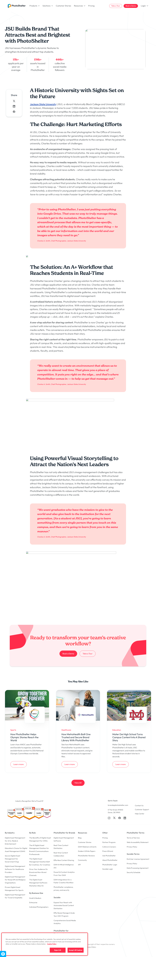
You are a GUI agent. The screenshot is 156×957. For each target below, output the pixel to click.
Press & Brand (107, 851)
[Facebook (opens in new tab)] (119, 818)
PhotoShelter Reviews (86, 856)
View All (78, 782)
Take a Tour (115, 6)
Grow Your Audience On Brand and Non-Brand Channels (38, 872)
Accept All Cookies (75, 950)
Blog (79, 838)
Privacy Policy (132, 847)
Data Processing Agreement (137, 868)
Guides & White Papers (86, 851)
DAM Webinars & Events (87, 847)
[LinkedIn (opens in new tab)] (125, 818)
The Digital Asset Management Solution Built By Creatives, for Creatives (39, 862)
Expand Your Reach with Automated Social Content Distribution (64, 905)
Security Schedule (133, 872)
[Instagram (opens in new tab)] (109, 818)
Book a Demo (131, 6)
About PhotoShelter (109, 860)
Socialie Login (107, 869)
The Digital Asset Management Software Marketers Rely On (38, 883)
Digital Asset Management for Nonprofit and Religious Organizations (15, 880)
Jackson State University (43, 104)
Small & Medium (35, 898)
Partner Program (109, 842)
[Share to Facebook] (14, 111)
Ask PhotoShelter (109, 856)
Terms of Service (133, 838)
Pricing (91, 5)
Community (82, 860)
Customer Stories (63, 5)
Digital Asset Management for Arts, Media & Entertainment (15, 841)
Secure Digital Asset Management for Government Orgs (12, 859)
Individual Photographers (38, 907)
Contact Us (139, 805)
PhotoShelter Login (109, 865)
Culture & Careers (109, 847)
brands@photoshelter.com (118, 805)
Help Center (139, 814)
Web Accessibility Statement (137, 842)
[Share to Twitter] (14, 101)
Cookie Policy (51, 944)
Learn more (20, 764)
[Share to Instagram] (14, 106)
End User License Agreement (138, 859)
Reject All (57, 950)
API (79, 865)
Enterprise (33, 902)
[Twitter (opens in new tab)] (114, 818)
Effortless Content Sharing (64, 860)
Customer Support (142, 809)
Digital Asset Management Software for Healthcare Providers (15, 869)
